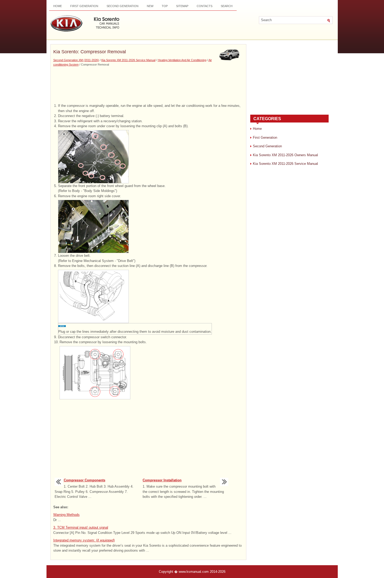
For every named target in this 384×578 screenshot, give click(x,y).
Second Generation (122, 6)
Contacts (204, 6)
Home (57, 6)
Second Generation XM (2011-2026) (76, 60)
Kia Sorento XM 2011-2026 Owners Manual (285, 155)
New (150, 6)
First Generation (84, 6)
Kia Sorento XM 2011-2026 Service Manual (128, 60)
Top (165, 6)
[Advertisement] (148, 85)
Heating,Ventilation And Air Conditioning (182, 60)
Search (226, 6)
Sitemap (182, 6)
